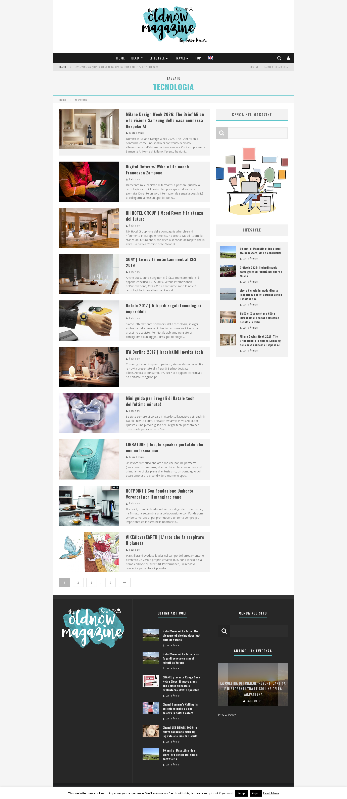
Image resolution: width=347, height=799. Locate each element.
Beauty (137, 58)
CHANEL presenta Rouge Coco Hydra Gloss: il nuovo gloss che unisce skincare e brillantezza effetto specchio (181, 683)
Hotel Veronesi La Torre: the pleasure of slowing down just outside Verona (181, 635)
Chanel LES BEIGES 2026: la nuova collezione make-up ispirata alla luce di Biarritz (180, 731)
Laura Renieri (136, 132)
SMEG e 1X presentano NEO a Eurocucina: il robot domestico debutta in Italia (259, 317)
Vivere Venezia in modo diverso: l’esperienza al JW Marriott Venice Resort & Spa (261, 294)
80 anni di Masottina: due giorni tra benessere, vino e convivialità (260, 250)
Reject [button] (256, 793)
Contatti (255, 67)
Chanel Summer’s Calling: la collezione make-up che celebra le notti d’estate (180, 708)
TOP (198, 58)
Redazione (135, 179)
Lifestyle (157, 58)
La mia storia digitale (277, 67)
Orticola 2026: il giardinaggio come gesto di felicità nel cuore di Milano (261, 271)
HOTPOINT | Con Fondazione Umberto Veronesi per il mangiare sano (159, 494)
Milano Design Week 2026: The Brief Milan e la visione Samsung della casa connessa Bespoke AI (165, 120)
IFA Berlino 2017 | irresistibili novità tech (164, 352)
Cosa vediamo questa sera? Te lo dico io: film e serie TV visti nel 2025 (117, 67)
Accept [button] (242, 793)
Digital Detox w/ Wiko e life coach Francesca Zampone (157, 170)
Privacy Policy (227, 714)
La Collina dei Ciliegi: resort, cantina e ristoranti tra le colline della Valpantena (253, 689)
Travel (180, 58)
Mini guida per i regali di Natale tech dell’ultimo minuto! (160, 401)
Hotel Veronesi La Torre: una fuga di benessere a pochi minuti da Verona (181, 658)
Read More (271, 793)
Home (120, 58)
